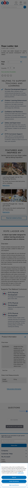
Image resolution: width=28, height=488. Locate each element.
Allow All (14, 477)
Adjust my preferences (14, 485)
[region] (14, 475)
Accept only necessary (14, 481)
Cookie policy (20, 472)
